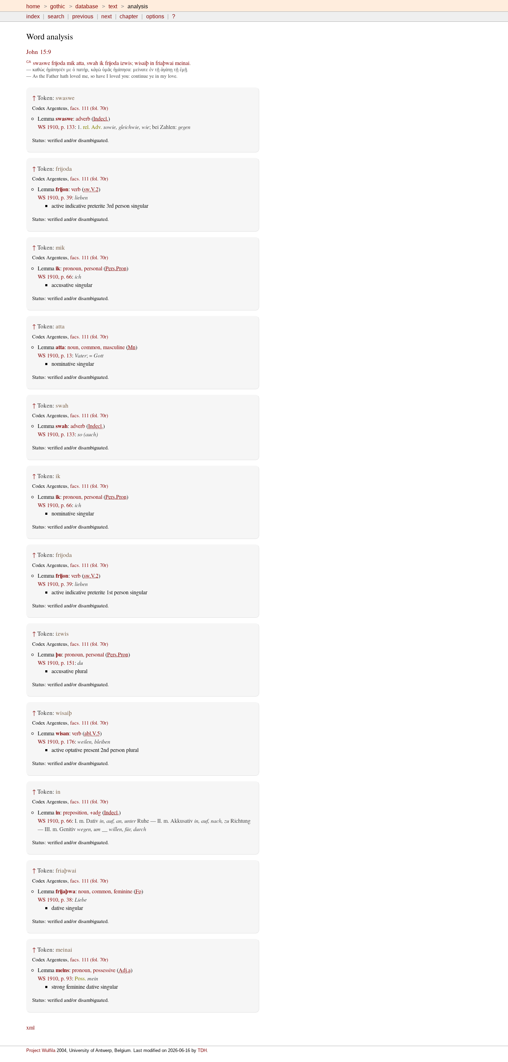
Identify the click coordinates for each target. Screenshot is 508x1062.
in (152, 62)
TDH (202, 1050)
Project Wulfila (40, 1050)
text (113, 6)
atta (80, 62)
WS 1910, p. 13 (55, 355)
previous (82, 16)
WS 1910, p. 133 (56, 126)
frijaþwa (65, 891)
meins (62, 970)
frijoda (58, 62)
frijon (62, 189)
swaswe (41, 62)
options (155, 16)
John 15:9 (38, 52)
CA (28, 61)
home (33, 6)
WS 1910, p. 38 (55, 899)
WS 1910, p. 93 (55, 978)
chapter (129, 16)
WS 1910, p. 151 (56, 662)
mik (71, 62)
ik (102, 62)
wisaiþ (141, 62)
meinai (182, 62)
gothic (57, 6)
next (106, 16)
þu (59, 654)
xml (30, 1027)
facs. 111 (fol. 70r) (89, 108)
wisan (62, 733)
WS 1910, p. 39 (55, 197)
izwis (126, 62)
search (56, 16)
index (33, 16)
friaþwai (164, 62)
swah (92, 62)
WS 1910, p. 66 (55, 276)
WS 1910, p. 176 (56, 741)
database (86, 6)
